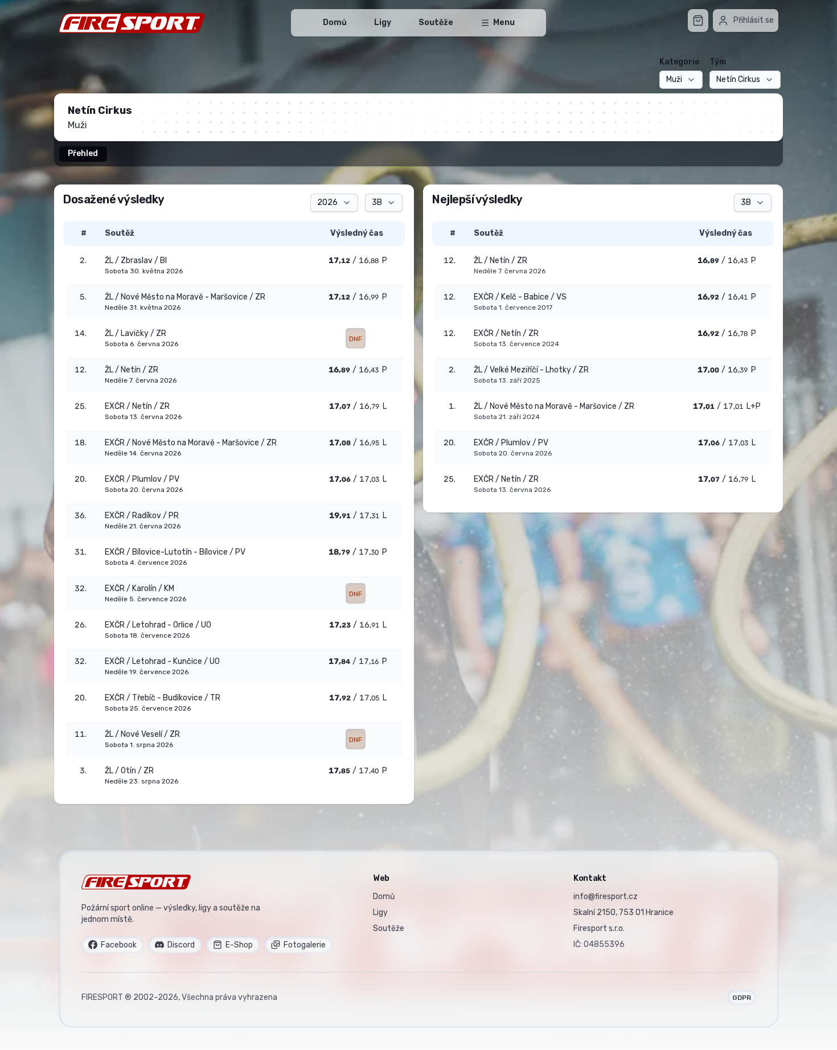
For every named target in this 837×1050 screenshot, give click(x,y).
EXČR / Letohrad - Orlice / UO (158, 625)
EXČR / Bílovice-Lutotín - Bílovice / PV (175, 552)
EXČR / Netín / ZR (506, 333)
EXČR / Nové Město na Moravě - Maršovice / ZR (191, 443)
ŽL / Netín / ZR (500, 260)
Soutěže (436, 22)
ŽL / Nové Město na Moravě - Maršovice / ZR (554, 406)
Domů (335, 22)
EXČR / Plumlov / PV (511, 443)
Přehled (83, 153)
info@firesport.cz (605, 896)
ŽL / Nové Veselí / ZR (142, 734)
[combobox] (681, 80)
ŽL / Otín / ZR (129, 771)
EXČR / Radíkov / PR (142, 515)
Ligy (382, 22)
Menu (504, 22)
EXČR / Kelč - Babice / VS (520, 297)
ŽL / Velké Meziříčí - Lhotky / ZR (531, 370)
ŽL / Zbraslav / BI (136, 260)
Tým (717, 62)
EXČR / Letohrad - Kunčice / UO (162, 661)
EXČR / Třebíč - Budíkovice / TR (162, 698)
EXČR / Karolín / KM (139, 588)
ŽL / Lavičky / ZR (135, 333)
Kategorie (679, 62)
